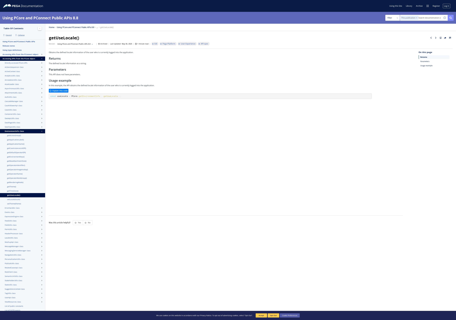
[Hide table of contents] (40, 28)
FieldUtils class (11, 225)
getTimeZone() (12, 191)
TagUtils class (10, 293)
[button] (417, 18)
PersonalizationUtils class (15, 259)
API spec (204, 43)
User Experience (188, 43)
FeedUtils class (11, 221)
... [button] (97, 27)
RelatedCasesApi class (13, 268)
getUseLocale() (13, 195)
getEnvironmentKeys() (15, 157)
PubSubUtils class (12, 263)
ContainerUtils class (13, 114)
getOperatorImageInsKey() (17, 169)
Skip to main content (10, 2)
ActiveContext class (12, 71)
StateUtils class (11, 285)
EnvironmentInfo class (14, 131)
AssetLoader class (12, 84)
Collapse (21, 35)
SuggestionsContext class (15, 289)
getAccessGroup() (14, 135)
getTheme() (11, 186)
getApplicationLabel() (15, 140)
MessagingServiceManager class (18, 250)
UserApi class (10, 297)
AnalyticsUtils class (12, 76)
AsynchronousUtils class (14, 88)
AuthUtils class (11, 97)
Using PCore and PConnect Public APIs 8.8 (75, 27)
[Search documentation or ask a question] (451, 18)
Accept (261, 315)
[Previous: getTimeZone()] (431, 37)
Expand (9, 35)
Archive (419, 6)
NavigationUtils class (13, 255)
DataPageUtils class (12, 122)
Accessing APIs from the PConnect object (20, 54)
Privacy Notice (205, 315)
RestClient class (11, 272)
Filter (389, 17)
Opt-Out (273, 315)
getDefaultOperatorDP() (16, 152)
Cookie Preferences (289, 315)
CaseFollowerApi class (13, 105)
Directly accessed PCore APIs (16, 63)
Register (436, 6)
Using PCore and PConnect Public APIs (19, 41)
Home (51, 27)
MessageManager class (14, 246)
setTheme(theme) (14, 204)
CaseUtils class (11, 110)
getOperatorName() (15, 174)
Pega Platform (169, 43)
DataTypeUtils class (12, 127)
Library (409, 6)
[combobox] (421, 18)
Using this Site (395, 6)
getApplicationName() (15, 144)
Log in (446, 6)
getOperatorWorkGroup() (17, 178)
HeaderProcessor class (14, 233)
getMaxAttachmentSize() (16, 161)
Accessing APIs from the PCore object (19, 58)
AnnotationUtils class (13, 80)
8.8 (155, 43)
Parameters (425, 61)
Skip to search (28, 2)
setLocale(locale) (13, 199)
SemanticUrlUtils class (13, 276)
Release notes (9, 46)
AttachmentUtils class (13, 93)
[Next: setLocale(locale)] (435, 37)
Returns (423, 57)
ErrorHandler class (12, 208)
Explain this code (60, 90)
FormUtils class (11, 229)
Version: (52, 44)
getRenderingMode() (15, 182)
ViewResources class (13, 302)
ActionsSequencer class (14, 67)
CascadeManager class (14, 101)
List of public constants (14, 306)
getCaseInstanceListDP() (16, 148)
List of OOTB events (12, 310)
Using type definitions (12, 50)
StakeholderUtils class (13, 280)
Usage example (426, 65)
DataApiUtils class (12, 118)
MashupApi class (11, 242)
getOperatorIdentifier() (16, 165)
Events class (9, 212)
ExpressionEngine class (14, 216)
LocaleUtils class (11, 238)
